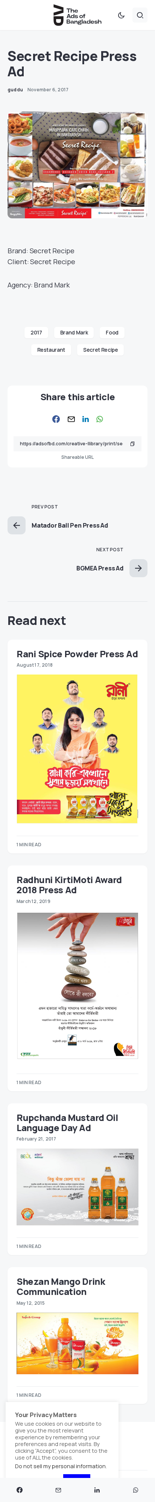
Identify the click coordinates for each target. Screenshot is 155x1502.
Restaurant (51, 349)
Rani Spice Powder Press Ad (77, 653)
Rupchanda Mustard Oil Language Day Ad (67, 1122)
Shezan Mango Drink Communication (61, 1286)
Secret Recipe (100, 349)
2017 (36, 332)
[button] (121, 15)
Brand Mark (74, 332)
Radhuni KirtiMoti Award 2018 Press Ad (69, 884)
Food (112, 332)
